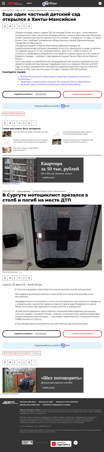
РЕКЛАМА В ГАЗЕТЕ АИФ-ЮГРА (67, 402)
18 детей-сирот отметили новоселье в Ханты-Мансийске (50, 84)
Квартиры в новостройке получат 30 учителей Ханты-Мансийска (54, 82)
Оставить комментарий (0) (82, 94)
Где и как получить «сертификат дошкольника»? (26, 149)
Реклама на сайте (46, 402)
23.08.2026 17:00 (8, 191)
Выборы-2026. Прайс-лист (30, 405)
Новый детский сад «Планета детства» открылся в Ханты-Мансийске (78, 141)
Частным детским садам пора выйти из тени (30, 132)
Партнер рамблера (42, 442)
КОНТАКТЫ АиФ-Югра (28, 402)
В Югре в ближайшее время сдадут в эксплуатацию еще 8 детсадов (77, 133)
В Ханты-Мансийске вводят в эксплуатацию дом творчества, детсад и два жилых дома (30, 141)
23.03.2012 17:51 (8, 10)
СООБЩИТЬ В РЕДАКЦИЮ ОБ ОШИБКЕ (56, 405)
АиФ (20, 272)
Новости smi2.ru (10, 183)
